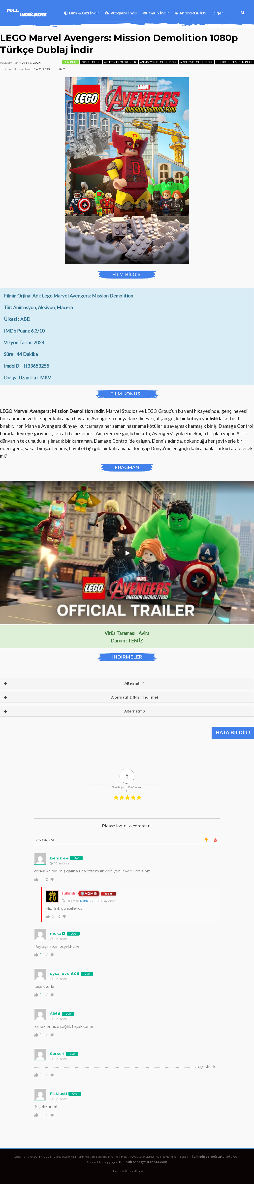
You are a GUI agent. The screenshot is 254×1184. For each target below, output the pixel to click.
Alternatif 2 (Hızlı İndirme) (134, 697)
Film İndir (71, 62)
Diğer (218, 13)
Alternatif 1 (134, 683)
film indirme (134, 1171)
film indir (117, 1171)
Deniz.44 (86, 900)
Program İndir (123, 13)
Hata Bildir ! (233, 732)
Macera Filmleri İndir (196, 62)
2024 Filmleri (91, 62)
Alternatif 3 (134, 711)
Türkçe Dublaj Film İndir (234, 62)
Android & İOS (193, 13)
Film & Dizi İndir (84, 13)
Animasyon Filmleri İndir (158, 62)
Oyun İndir (159, 13)
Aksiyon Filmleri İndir (120, 62)
